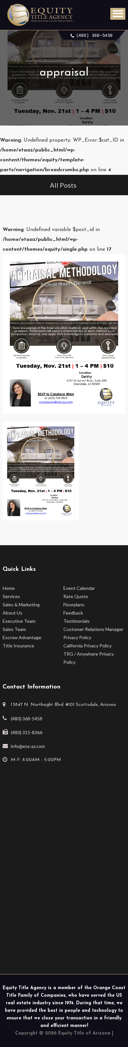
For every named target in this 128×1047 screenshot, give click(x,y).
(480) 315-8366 (26, 732)
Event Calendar (79, 588)
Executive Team (19, 621)
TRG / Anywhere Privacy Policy (88, 658)
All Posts (63, 185)
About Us (12, 613)
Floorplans (73, 604)
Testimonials (76, 621)
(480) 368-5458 (94, 35)
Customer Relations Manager (93, 629)
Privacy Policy (77, 637)
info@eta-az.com (28, 746)
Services (11, 596)
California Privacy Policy (87, 645)
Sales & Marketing (21, 604)
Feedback (73, 613)
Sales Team (14, 629)
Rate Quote (75, 596)
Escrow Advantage (22, 637)
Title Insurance (18, 645)
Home (9, 588)
